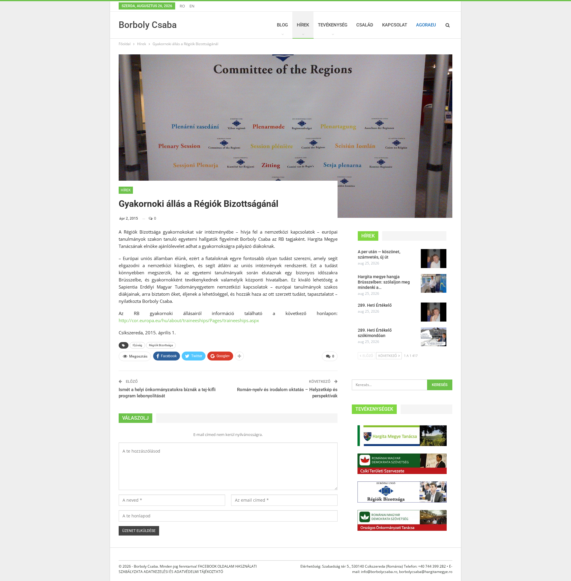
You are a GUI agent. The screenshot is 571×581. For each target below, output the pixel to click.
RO (182, 6)
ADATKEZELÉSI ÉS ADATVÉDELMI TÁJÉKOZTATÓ (183, 571)
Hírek (303, 25)
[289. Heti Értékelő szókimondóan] (433, 337)
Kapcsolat (394, 25)
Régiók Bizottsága (161, 345)
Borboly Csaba (148, 25)
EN (191, 6)
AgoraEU (426, 25)
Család (364, 25)
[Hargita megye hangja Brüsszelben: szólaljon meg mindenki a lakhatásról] (433, 283)
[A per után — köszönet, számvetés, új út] (433, 258)
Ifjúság (137, 345)
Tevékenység (332, 25)
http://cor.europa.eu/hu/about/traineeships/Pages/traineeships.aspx (189, 320)
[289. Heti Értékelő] (433, 312)
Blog (282, 25)
